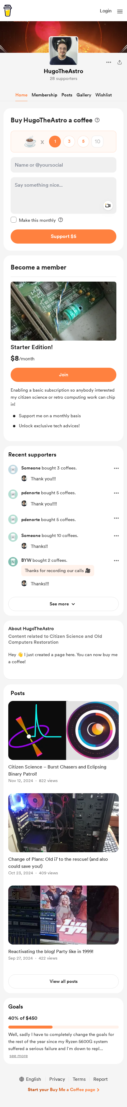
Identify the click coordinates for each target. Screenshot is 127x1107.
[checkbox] (33, 220)
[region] (63, 179)
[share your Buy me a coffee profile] (119, 62)
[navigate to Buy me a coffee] (8, 11)
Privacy (57, 1079)
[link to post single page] (63, 743)
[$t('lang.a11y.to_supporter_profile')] (24, 478)
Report (100, 1079)
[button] (119, 11)
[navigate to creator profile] (63, 51)
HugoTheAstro (63, 71)
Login (106, 11)
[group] (63, 355)
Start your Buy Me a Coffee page (61, 1089)
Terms (79, 1079)
